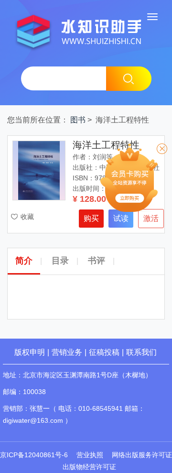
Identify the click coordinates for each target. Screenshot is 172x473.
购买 (91, 218)
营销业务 (67, 352)
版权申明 (29, 352)
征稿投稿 (105, 352)
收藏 (27, 216)
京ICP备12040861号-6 (34, 455)
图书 (78, 120)
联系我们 (141, 352)
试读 (121, 218)
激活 (151, 218)
